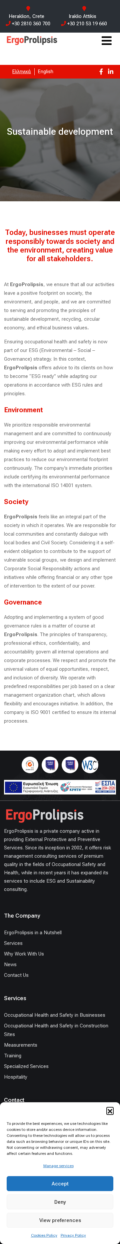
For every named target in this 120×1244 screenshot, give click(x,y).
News (10, 965)
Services (13, 943)
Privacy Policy (73, 1235)
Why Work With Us (24, 954)
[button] (110, 1110)
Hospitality (15, 1077)
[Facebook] (101, 71)
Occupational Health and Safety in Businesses (54, 1015)
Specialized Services (26, 1066)
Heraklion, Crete (26, 16)
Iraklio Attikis (82, 16)
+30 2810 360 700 (30, 24)
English (45, 71)
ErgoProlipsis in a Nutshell (33, 933)
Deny (60, 1202)
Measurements (20, 1045)
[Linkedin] (110, 71)
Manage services (58, 1165)
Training (12, 1056)
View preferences (60, 1220)
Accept (60, 1184)
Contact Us (16, 975)
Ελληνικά (21, 71)
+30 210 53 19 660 (86, 24)
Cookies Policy (44, 1235)
